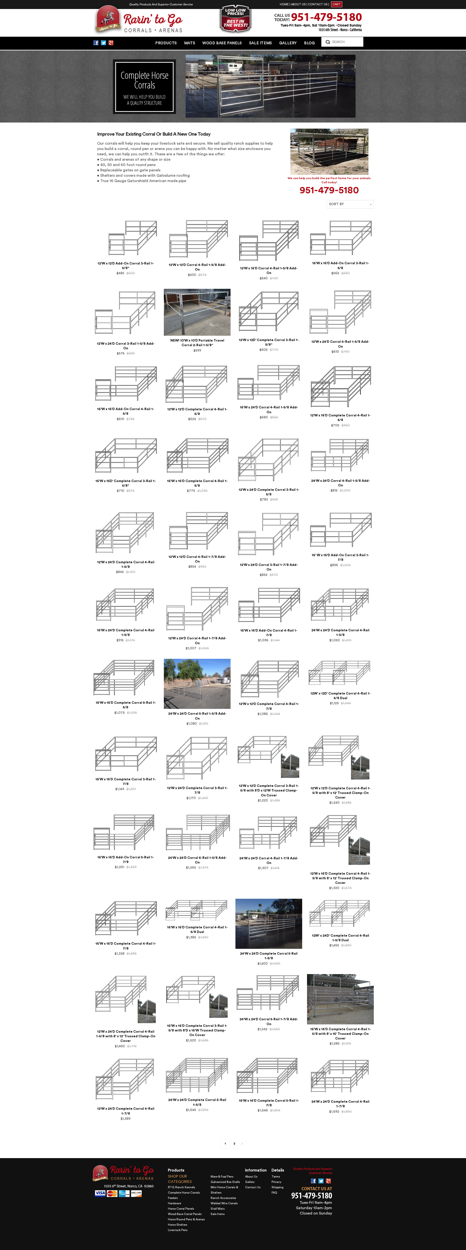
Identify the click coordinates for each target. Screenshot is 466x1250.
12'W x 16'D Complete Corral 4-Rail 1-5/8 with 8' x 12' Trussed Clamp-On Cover (340, 878)
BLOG (309, 43)
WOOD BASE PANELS (222, 43)
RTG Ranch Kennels (181, 1187)
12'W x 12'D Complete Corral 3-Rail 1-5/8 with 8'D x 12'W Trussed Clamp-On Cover (269, 790)
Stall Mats (218, 1208)
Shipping (277, 1187)
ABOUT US (298, 4)
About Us (251, 1176)
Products (166, 43)
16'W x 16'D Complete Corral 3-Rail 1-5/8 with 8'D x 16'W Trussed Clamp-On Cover (197, 1030)
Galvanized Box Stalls (225, 1181)
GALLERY (288, 43)
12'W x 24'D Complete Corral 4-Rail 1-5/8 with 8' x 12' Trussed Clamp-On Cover (125, 1036)
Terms (276, 1176)
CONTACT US (318, 4)
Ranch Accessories (223, 1198)
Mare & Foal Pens (222, 1176)
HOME (284, 4)
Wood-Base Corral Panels (185, 1214)
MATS (189, 43)
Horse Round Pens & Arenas (186, 1219)
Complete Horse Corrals (184, 1192)
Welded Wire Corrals (224, 1203)
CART (337, 4)
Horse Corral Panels (181, 1208)
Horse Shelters (177, 1224)
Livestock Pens (178, 1230)
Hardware (174, 1203)
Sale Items (218, 1214)
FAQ (274, 1192)
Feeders (173, 1198)
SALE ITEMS (260, 43)
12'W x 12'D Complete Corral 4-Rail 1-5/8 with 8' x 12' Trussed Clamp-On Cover (340, 793)
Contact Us (253, 1187)
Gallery (250, 1181)
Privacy (276, 1181)
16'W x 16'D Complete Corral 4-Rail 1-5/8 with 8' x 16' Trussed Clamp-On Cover (340, 1034)
